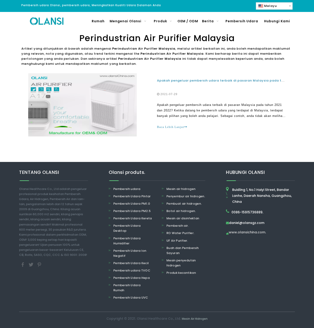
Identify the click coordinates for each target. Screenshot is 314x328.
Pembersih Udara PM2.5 (132, 211)
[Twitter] (31, 264)
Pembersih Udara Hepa (131, 278)
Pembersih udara (126, 189)
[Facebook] (23, 264)
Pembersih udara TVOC (131, 270)
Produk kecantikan (181, 273)
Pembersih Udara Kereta (132, 218)
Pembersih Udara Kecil (131, 263)
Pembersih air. (177, 225)
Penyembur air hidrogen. (185, 196)
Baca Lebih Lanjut (170, 127)
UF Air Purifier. (177, 240)
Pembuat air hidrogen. (184, 203)
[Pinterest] (39, 264)
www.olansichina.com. (247, 233)
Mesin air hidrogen (180, 189)
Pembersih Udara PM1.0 (131, 203)
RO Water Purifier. (180, 233)
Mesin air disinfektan (182, 218)
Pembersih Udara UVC (130, 297)
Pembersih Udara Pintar (132, 196)
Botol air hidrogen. (181, 211)
